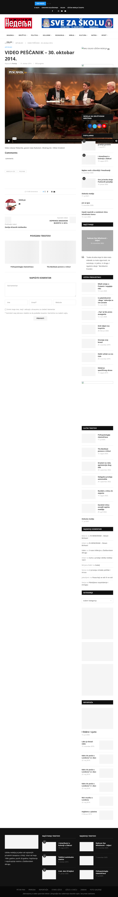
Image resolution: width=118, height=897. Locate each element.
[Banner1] (97, 623)
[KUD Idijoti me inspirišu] (89, 329)
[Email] (65, 11)
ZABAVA (84, 890)
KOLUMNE (46, 35)
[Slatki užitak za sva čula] (89, 357)
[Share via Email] (54, 192)
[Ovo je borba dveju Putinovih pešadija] (89, 183)
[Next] (50, 3)
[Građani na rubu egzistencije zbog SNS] (89, 466)
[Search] (112, 49)
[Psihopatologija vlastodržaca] (22, 252)
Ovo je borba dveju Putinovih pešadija (105, 180)
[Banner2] (97, 651)
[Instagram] (58, 11)
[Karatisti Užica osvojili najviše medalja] (89, 508)
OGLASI (62, 7)
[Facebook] (52, 11)
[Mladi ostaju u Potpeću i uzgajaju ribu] (89, 287)
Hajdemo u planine (89, 812)
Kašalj (97, 565)
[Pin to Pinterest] (52, 192)
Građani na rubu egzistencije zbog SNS (104, 465)
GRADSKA (10, 35)
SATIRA (94, 35)
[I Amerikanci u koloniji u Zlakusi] (89, 159)
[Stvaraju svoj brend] (89, 343)
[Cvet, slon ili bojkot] (49, 874)
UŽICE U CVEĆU (71, 890)
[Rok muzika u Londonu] (106, 801)
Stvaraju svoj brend (103, 341)
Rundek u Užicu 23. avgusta (105, 492)
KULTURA (82, 35)
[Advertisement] (97, 94)
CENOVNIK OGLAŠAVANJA (50, 7)
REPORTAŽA (43, 890)
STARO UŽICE (57, 890)
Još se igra (86, 203)
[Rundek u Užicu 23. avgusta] (89, 494)
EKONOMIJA (59, 35)
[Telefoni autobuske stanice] (49, 860)
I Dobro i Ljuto (89, 731)
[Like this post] (45, 192)
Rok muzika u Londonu (87, 799)
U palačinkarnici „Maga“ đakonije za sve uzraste (105, 300)
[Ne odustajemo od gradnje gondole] (89, 145)
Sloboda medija (88, 194)
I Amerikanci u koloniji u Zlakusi (104, 157)
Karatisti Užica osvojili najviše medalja (104, 507)
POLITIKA (34, 35)
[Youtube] (62, 11)
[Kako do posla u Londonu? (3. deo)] (106, 759)
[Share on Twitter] (49, 192)
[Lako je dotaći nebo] (106, 745)
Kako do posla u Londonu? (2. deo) (89, 771)
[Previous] (48, 3)
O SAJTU (36, 7)
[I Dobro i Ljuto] (97, 718)
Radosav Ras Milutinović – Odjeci (97, 239)
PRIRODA (32, 890)
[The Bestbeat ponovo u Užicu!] (58, 252)
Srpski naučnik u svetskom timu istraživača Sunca (95, 213)
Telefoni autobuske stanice (66, 858)
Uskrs (84, 550)
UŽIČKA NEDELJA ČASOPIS (75, 7)
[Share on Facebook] (47, 192)
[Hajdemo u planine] (106, 815)
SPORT (104, 35)
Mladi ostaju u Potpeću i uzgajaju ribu (105, 286)
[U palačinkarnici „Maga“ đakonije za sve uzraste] (89, 301)
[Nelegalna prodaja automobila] (89, 480)
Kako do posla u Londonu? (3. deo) (89, 757)
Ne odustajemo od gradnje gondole (105, 143)
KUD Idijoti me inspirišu (103, 327)
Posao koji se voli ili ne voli (102, 577)
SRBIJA (71, 35)
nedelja (14, 63)
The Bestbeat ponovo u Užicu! (59, 267)
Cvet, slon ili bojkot (66, 871)
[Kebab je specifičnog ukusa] (89, 371)
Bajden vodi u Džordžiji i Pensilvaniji (96, 170)
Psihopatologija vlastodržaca (22, 267)
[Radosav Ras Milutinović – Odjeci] (86, 846)
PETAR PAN (21, 890)
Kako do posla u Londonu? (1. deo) (89, 785)
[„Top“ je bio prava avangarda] (89, 315)
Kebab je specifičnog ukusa (105, 369)
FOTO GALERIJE (96, 890)
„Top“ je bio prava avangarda (105, 313)
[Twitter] (55, 11)
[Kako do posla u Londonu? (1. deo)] (106, 787)
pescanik (22, 171)
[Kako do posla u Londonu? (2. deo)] (106, 773)
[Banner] (97, 680)
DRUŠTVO (22, 35)
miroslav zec (10, 171)
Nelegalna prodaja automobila (105, 478)
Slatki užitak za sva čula (105, 355)
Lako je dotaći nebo (87, 742)
